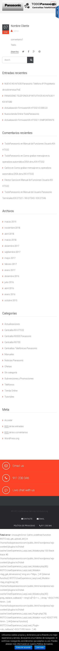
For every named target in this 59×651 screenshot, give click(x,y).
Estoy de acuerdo (23, 647)
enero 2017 (10, 270)
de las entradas (14, 426)
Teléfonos (9, 384)
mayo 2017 (10, 258)
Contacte (27, 519)
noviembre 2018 (12, 228)
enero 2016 (10, 294)
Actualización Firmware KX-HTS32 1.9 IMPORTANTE (29, 120)
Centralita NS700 (12, 342)
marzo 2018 (10, 240)
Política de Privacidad (24, 526)
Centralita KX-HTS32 (14, 330)
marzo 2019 (10, 222)
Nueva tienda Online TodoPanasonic (22, 114)
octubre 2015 (11, 300)
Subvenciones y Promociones (19, 378)
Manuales (9, 354)
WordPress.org (12, 438)
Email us (18, 466)
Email (41, 519)
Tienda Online (11, 390)
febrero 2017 (11, 264)
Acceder (8, 420)
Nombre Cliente (20, 25)
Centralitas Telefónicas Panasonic (21, 348)
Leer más (40, 647)
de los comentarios (16, 432)
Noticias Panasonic (14, 360)
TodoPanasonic (12, 143)
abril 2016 (9, 288)
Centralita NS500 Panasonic (18, 336)
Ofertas (8, 366)
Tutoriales (9, 397)
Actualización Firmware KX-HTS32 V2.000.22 (26, 108)
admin (16, 31)
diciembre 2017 (12, 246)
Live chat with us (24, 490)
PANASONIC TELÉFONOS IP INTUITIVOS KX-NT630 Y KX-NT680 (28, 99)
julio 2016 (9, 282)
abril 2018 (9, 234)
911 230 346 (46, 526)
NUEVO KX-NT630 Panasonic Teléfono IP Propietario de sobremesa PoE (28, 86)
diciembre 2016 (12, 276)
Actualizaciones (12, 324)
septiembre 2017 (12, 252)
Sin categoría (11, 372)
